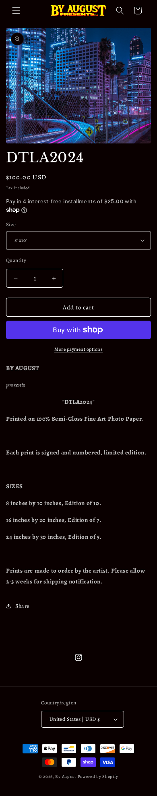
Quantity (16, 260)
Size (11, 224)
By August (65, 776)
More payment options (78, 349)
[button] (16, 10)
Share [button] (22, 606)
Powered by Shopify (98, 776)
